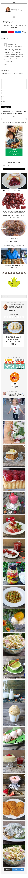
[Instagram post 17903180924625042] (14, 409)
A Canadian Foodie (14, 9)
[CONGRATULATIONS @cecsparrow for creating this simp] (14, 456)
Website (3, 101)
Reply (5, 64)
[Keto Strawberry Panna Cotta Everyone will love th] (14, 785)
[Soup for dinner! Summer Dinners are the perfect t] (14, 667)
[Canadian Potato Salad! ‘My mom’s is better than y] (14, 855)
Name (3, 91)
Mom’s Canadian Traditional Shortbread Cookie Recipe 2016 (13, 340)
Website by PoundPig (19, 875)
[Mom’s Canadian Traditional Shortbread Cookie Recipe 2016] (13, 327)
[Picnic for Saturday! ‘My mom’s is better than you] (14, 644)
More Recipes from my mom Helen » (14, 266)
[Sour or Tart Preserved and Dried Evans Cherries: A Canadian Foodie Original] (14, 201)
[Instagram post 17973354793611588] (14, 432)
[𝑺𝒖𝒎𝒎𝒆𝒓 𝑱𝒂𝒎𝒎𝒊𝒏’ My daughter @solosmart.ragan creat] (14, 550)
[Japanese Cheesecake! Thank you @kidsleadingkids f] (14, 761)
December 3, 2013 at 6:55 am (15, 46)
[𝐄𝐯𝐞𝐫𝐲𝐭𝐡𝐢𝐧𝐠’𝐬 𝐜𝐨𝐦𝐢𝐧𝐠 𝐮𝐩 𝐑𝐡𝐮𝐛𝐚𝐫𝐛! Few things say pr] (14, 738)
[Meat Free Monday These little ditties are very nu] (14, 808)
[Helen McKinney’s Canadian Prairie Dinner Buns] (14, 263)
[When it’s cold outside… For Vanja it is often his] (14, 597)
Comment (4, 77)
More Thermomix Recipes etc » (14, 190)
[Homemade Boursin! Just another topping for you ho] (14, 832)
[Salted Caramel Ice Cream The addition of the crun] (14, 714)
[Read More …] (12, 310)
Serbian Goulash (14, 238)
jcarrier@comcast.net (9, 61)
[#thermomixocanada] (14, 526)
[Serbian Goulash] (14, 228)
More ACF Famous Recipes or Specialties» (14, 216)
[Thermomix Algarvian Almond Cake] (14, 188)
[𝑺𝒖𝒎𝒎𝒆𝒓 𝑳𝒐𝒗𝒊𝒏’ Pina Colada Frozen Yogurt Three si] (14, 620)
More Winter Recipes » (14, 241)
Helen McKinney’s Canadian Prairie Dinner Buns (14, 246)
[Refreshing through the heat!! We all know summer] (14, 573)
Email (3, 96)
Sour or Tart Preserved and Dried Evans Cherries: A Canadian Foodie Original (14, 212)
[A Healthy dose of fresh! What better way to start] (14, 691)
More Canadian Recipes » (13, 351)
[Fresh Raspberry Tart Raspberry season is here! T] (14, 479)
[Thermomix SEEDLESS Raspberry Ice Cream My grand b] (14, 503)
